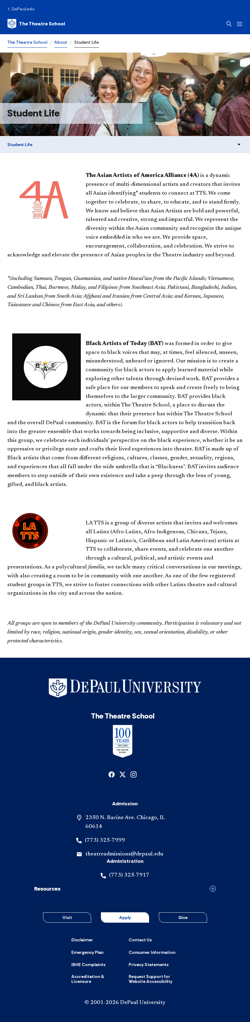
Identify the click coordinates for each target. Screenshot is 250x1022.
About (60, 42)
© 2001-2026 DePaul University (125, 1002)
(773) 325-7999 (105, 840)
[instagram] (133, 774)
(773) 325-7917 (129, 875)
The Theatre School (27, 42)
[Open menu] (240, 24)
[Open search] (229, 24)
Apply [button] (125, 917)
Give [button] (183, 917)
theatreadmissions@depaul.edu (124, 854)
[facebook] (112, 774)
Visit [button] (67, 917)
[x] (123, 774)
